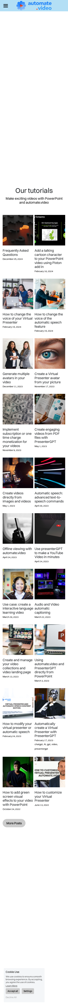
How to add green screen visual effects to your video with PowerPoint (18, 798)
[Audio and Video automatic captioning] (50, 584)
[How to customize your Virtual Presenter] (50, 772)
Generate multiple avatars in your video (16, 378)
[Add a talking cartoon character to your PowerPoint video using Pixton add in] (50, 230)
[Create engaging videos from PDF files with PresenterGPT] (50, 409)
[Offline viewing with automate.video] (18, 528)
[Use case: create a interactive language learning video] (18, 584)
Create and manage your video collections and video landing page (17, 666)
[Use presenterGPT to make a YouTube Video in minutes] (50, 528)
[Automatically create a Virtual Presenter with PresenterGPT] (50, 703)
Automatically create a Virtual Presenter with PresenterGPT (46, 730)
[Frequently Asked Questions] (18, 230)
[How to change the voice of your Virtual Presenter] (18, 294)
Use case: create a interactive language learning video (18, 608)
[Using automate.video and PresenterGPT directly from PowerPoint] (50, 639)
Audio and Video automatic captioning (47, 608)
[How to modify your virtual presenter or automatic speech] (18, 703)
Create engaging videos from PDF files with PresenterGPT (47, 435)
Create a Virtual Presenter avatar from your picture (48, 378)
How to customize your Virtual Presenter (48, 796)
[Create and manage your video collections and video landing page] (18, 639)
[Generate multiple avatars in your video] (18, 353)
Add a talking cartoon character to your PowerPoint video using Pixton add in (49, 258)
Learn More (11, 985)
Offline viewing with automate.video (17, 551)
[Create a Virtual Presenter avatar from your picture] (50, 353)
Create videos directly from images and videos (17, 497)
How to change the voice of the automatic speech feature (49, 320)
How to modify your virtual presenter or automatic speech (17, 728)
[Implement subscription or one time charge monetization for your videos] (18, 409)
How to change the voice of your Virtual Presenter (17, 318)
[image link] (33, 5)
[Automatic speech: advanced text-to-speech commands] (50, 473)
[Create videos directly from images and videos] (18, 473)
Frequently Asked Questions (16, 252)
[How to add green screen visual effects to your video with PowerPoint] (18, 772)
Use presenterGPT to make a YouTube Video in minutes (49, 553)
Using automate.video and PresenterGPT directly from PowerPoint (49, 668)
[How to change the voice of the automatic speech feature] (50, 294)
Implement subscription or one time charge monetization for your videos (17, 437)
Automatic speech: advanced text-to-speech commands (49, 497)
